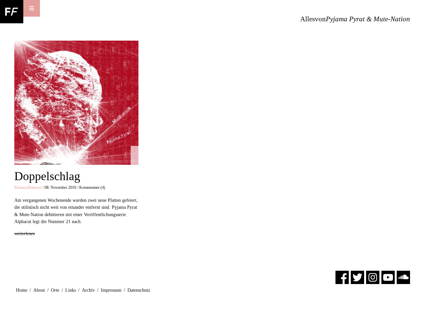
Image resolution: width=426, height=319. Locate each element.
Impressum (111, 290)
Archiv (88, 290)
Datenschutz (138, 290)
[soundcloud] (403, 276)
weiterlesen (24, 233)
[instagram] (372, 276)
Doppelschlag (47, 176)
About (39, 290)
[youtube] (388, 276)
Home (21, 290)
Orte (55, 290)
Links (70, 290)
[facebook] (342, 276)
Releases (28, 187)
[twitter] (357, 276)
